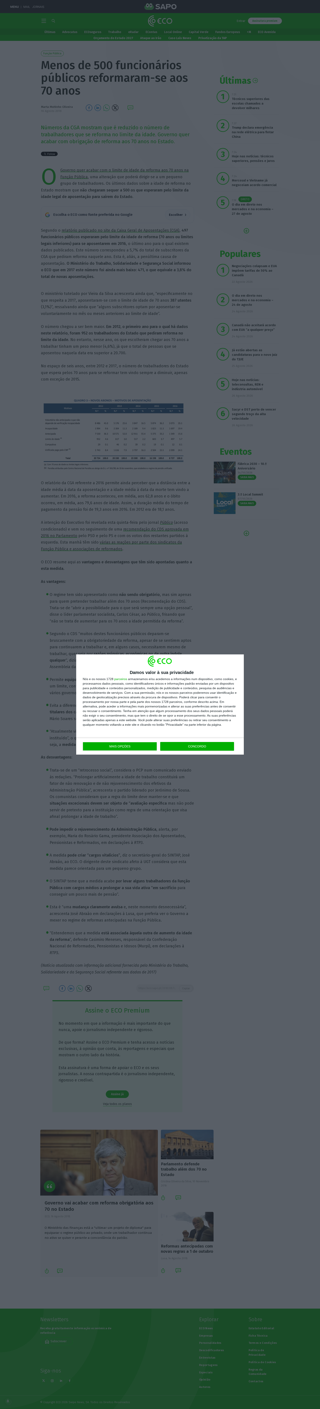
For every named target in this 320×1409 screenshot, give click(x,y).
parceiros (120, 678)
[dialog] (160, 704)
